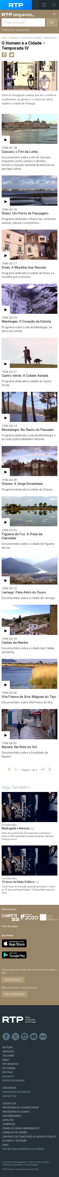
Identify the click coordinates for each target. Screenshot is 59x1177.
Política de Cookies (39, 1162)
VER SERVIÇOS (13, 979)
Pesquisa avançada (16, 30)
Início (4, 38)
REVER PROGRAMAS (13, 1080)
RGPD (5, 1145)
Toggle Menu (44, 5)
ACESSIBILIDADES (11, 1116)
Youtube (34, 1037)
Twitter (16, 1037)
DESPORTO (8, 1051)
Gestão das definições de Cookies (23, 1149)
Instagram (25, 1037)
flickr (43, 1037)
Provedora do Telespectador (20, 1107)
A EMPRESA (8, 1124)
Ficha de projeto (10, 926)
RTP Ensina (8, 1068)
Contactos (9, 1096)
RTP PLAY (7, 1072)
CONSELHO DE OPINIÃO (14, 1132)
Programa (14, 38)
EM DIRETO (8, 1076)
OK (51, 22)
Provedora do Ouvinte (16, 1112)
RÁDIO (5, 1060)
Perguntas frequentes (16, 1092)
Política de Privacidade (14, 1162)
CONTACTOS (9, 1103)
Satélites (8, 1120)
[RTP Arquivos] (18, 15)
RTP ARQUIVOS (10, 1064)
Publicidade (32, 1165)
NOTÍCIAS (7, 1047)
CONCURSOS (9, 1088)
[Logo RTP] (19, 1020)
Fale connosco (14, 994)
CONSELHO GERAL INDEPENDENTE (20, 1128)
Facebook (6, 1037)
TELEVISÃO (8, 1055)
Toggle (54, 5)
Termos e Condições (12, 1165)
